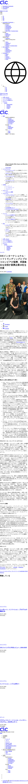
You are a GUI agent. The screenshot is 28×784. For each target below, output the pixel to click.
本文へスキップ (4, 94)
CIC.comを (2, 567)
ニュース (2, 252)
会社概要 (5, 735)
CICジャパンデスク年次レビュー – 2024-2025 (13, 647)
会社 (4, 737)
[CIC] (4, 3)
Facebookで (3, 568)
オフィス (2, 717)
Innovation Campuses (8, 6)
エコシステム (8, 571)
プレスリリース (15, 571)
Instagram (20, 567)
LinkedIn (15, 567)
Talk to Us (2, 11)
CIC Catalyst (6, 7)
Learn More (8, 167)
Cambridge (9, 271)
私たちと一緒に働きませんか (9, 749)
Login (6, 11)
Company (5, 8)
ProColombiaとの (20, 342)
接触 (1, 733)
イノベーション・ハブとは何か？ (9, 683)
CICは (11, 337)
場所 (4, 755)
